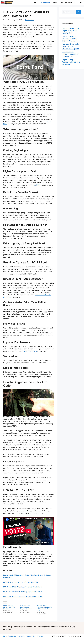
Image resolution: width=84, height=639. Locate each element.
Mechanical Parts (67, 2)
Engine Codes (45, 2)
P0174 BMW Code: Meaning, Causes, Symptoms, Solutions (25, 607)
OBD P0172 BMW (30, 351)
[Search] (78, 12)
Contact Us (21, 636)
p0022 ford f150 (34, 185)
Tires (80, 2)
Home (35, 2)
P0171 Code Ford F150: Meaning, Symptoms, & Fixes (22, 592)
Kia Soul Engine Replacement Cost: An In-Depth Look (70, 54)
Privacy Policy (31, 636)
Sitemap (40, 636)
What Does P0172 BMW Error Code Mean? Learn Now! (9, 607)
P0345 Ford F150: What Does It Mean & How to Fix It (22, 587)
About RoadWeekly (9, 636)
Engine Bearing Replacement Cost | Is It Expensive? (71, 62)
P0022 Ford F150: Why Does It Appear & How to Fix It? (23, 596)
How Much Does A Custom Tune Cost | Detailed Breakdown (69, 38)
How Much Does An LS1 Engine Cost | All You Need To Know (70, 30)
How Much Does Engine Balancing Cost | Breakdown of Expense (70, 46)
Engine (55, 2)
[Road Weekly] (7, 2)
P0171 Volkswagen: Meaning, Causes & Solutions (21, 582)
